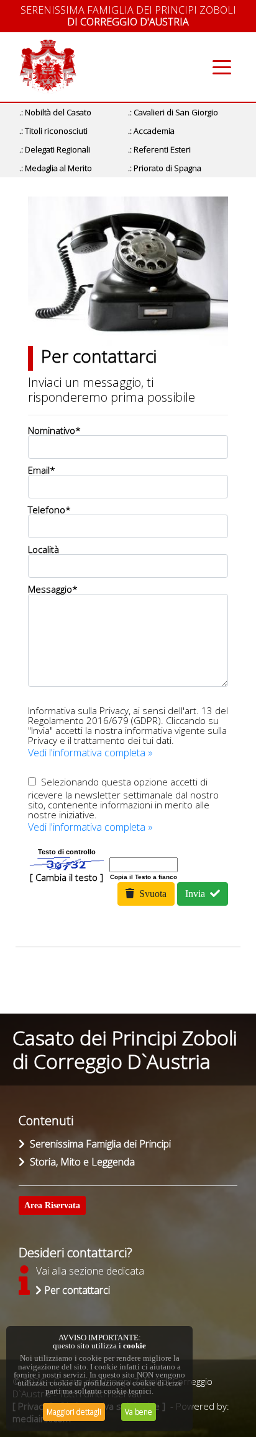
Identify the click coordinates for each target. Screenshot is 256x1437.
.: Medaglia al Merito (55, 168)
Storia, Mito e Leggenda (80, 1162)
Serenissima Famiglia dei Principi (98, 1144)
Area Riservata (52, 1205)
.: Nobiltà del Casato (55, 112)
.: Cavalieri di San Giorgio (173, 112)
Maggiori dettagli (74, 1412)
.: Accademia (151, 130)
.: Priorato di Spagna (164, 168)
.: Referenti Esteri (159, 149)
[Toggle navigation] (222, 67)
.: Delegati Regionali (54, 149)
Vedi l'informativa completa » (90, 752)
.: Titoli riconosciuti (53, 130)
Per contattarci (76, 1290)
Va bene (138, 1412)
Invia (197, 893)
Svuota (150, 893)
